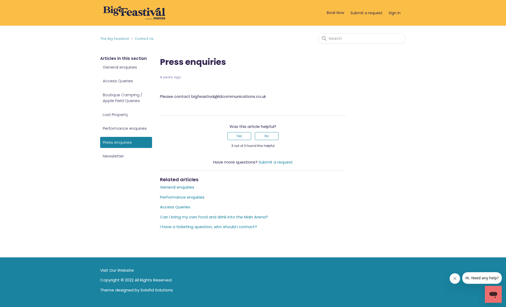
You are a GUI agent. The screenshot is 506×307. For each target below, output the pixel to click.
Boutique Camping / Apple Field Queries (122, 98)
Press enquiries (117, 142)
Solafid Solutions (156, 290)
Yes (239, 136)
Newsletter (113, 156)
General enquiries (120, 67)
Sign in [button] (395, 13)
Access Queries (118, 81)
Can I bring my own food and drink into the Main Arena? (214, 217)
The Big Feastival (114, 38)
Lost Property (115, 114)
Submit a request (366, 13)
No (267, 136)
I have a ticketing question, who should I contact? (208, 226)
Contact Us (144, 38)
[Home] (134, 12)
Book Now (335, 12)
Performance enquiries (125, 128)
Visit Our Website (117, 270)
